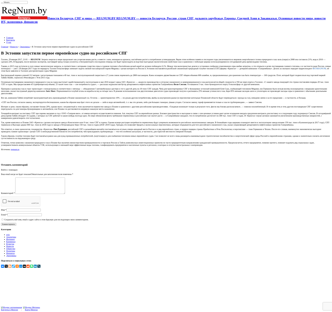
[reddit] (28, 266)
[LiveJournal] (38, 266)
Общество (10, 249)
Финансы (10, 253)
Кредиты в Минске (9, 310)
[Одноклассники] (17, 266)
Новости (14, 47)
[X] (6, 266)
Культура (10, 244)
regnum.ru (15, 149)
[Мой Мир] (20, 266)
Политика (10, 251)
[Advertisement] (31, 30)
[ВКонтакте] (2, 266)
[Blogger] (9, 266)
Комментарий (8, 193)
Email (3, 215)
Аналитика (11, 237)
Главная (9, 38)
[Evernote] (31, 266)
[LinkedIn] (35, 266)
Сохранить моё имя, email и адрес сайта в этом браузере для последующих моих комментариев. (46, 220)
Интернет (10, 239)
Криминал (10, 242)
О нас (8, 42)
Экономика (25, 47)
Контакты (10, 40)
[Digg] (24, 266)
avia (8, 235)
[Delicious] (13, 266)
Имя (3, 210)
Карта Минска (31, 310)
